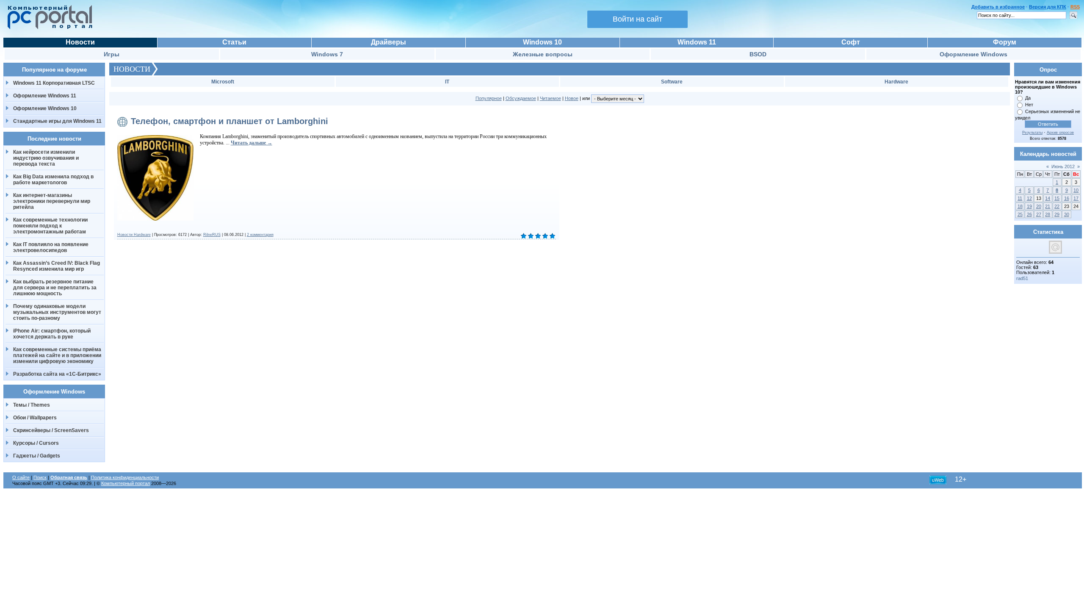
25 (1020, 214)
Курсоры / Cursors (36, 443)
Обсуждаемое (521, 98)
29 (1056, 214)
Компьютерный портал (125, 483)
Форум (1004, 42)
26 (1029, 214)
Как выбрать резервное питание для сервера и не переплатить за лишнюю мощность (55, 288)
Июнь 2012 (1063, 166)
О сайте (21, 477)
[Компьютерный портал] (47, 27)
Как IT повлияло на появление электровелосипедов (50, 247)
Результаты (1032, 132)
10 (1075, 190)
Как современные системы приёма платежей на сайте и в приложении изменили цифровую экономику (57, 355)
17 (1075, 198)
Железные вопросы (542, 54)
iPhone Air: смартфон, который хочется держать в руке (52, 334)
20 (1038, 206)
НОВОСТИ (131, 69)
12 (1029, 198)
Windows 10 (542, 42)
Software (672, 82)
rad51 (1022, 278)
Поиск (40, 477)
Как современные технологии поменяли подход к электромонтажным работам (50, 226)
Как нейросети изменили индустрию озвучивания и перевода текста (46, 158)
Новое (571, 98)
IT (447, 82)
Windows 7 (327, 54)
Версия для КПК (1047, 6)
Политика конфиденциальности (125, 477)
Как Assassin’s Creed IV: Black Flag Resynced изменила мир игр (56, 266)
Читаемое (550, 98)
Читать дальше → (251, 143)
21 (1047, 206)
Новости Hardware (134, 235)
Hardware (896, 82)
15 (1056, 198)
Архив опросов (1060, 132)
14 (1047, 198)
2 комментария (260, 235)
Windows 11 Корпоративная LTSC (54, 83)
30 (1066, 214)
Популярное (489, 98)
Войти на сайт (637, 19)
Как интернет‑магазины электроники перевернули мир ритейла (51, 201)
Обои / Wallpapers (35, 418)
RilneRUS (212, 235)
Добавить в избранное (998, 6)
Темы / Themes (31, 405)
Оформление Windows (973, 54)
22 (1056, 206)
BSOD (757, 54)
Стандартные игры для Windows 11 (57, 121)
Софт (850, 42)
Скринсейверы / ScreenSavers (51, 430)
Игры (111, 54)
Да (1028, 97)
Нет (1029, 104)
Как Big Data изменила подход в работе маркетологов (53, 180)
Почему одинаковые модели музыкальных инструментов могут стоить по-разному (57, 312)
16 (1066, 198)
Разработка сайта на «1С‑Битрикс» (57, 374)
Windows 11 (697, 42)
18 (1020, 206)
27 (1038, 214)
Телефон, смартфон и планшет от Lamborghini (229, 121)
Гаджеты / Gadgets (36, 456)
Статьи (234, 42)
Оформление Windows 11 (44, 96)
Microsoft (222, 82)
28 (1047, 214)
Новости (80, 42)
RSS (1075, 6)
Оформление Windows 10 (45, 108)
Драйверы (388, 42)
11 (1020, 198)
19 (1029, 206)
